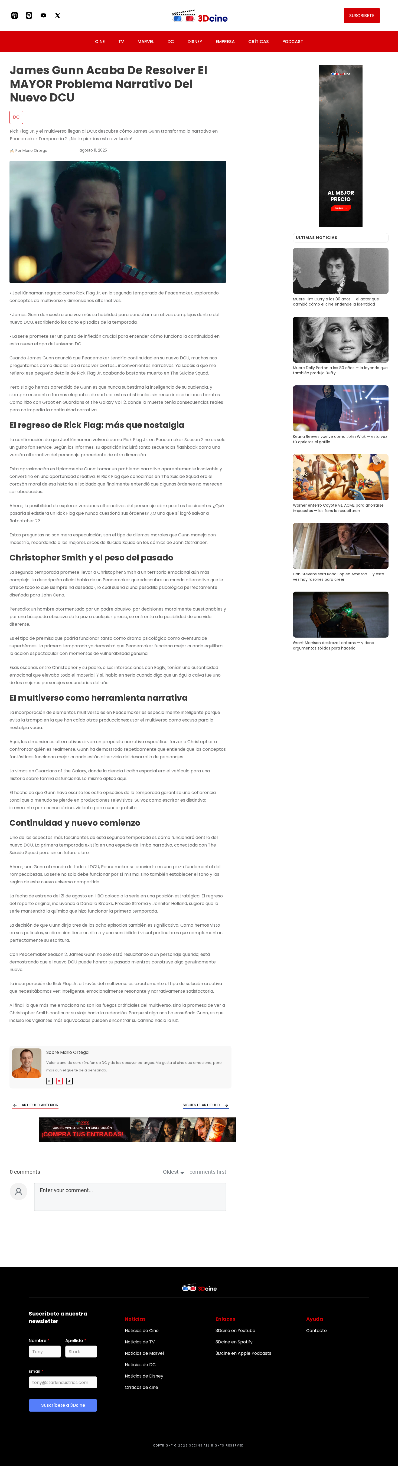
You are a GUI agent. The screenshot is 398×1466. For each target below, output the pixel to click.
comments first (208, 1172)
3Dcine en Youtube (235, 1330)
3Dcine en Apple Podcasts (243, 1353)
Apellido (75, 1340)
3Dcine (195, 1446)
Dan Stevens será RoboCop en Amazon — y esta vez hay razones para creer (341, 553)
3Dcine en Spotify (234, 1342)
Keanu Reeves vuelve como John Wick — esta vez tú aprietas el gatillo (341, 415)
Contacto (316, 1330)
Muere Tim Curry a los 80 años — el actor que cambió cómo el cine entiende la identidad (341, 278)
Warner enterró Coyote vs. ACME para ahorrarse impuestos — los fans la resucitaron (341, 484)
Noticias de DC (140, 1365)
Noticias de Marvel (144, 1353)
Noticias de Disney (144, 1376)
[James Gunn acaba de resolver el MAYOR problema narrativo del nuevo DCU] (117, 222)
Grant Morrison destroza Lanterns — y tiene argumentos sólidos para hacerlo (341, 622)
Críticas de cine (141, 1387)
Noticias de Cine (142, 1330)
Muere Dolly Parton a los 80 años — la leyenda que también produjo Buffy (341, 347)
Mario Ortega (74, 1052)
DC (16, 117)
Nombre (39, 1340)
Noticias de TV (140, 1342)
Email (36, 1371)
